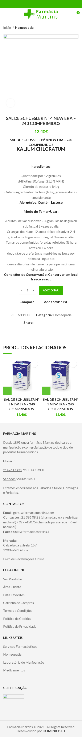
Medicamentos (14, 670)
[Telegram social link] (50, 4)
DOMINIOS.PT (54, 731)
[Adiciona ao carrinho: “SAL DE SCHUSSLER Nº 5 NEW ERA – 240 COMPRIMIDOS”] (46, 391)
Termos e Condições (17, 610)
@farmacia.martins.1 (34, 532)
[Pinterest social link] (41, 4)
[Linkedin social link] (46, 4)
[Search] (68, 14)
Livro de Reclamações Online (23, 559)
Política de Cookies (17, 618)
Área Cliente (12, 587)
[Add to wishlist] (34, 364)
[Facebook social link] (31, 4)
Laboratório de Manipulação (23, 662)
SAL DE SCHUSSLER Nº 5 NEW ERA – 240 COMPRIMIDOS (60, 404)
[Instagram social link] (43, 676)
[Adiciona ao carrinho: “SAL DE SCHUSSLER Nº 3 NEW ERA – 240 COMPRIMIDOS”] (7, 391)
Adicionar (51, 290)
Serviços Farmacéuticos (20, 646)
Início (7, 27)
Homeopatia (24, 27)
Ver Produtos (12, 579)
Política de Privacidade (19, 626)
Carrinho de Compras (18, 603)
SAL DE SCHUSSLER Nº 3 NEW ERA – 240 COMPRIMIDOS (21, 404)
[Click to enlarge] (10, 103)
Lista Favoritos (14, 595)
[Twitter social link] (36, 4)
